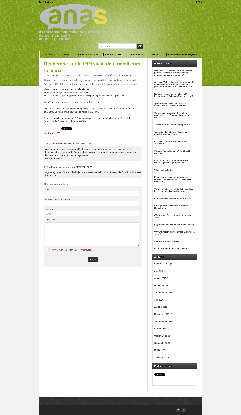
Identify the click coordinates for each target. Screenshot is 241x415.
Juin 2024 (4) (160, 300)
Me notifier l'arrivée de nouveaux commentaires (70, 250)
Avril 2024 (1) (160, 307)
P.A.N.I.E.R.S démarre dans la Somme (171, 248)
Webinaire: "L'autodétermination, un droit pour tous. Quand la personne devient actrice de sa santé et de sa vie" (173, 72)
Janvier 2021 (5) (161, 357)
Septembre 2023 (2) (163, 321)
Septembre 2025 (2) (163, 264)
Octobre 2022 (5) (162, 336)
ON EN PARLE (135, 54)
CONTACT (155, 54)
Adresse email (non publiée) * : (59, 199)
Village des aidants (163, 170)
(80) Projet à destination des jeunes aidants (174, 225)
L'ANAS (65, 54)
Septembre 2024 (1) (163, 293)
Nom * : (48, 190)
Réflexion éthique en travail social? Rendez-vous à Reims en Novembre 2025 (173, 95)
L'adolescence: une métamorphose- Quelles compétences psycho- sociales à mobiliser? (173, 179)
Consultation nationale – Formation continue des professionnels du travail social (172, 115)
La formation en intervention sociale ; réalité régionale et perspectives (171, 161)
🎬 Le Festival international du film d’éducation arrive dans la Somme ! (170, 104)
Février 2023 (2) (161, 329)
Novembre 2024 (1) (163, 285)
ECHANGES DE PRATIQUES (182, 54)
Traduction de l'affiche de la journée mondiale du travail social (170, 133)
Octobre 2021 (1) (162, 343)
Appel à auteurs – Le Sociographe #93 (172, 125)
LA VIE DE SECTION (87, 54)
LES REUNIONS (112, 54)
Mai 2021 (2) (160, 350)
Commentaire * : (52, 219)
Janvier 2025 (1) (161, 278)
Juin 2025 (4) (160, 271)
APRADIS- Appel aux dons (166, 241)
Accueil (49, 54)
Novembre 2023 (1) (163, 314)
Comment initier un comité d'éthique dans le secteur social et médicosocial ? (173, 190)
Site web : (49, 209)
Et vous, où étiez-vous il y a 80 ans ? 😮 (172, 198)
